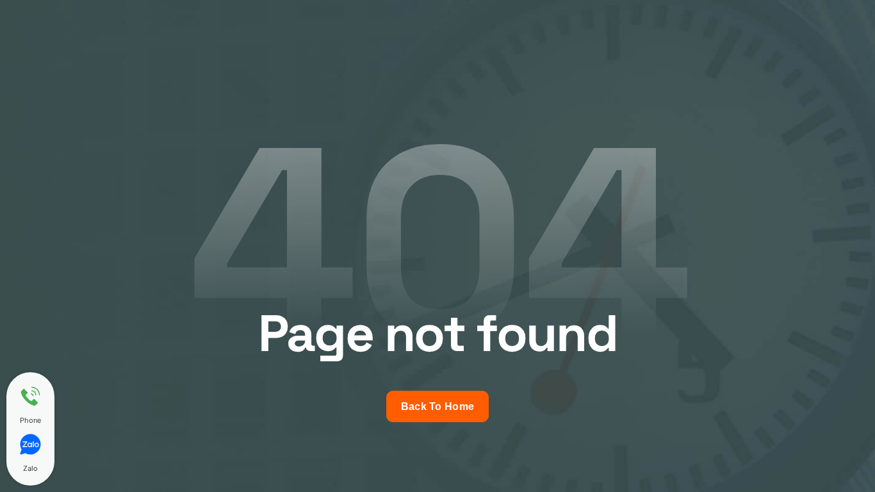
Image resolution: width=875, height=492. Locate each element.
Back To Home (438, 406)
